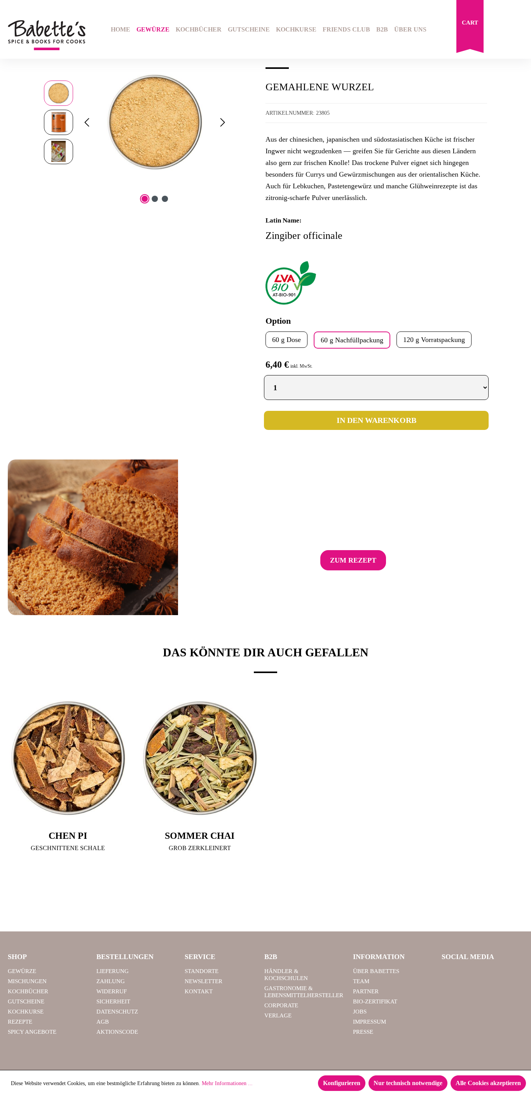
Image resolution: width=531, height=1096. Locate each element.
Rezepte (20, 1022)
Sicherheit (113, 1001)
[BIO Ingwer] (154, 122)
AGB (102, 1022)
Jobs (360, 1011)
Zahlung (110, 981)
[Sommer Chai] (200, 758)
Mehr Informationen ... (227, 1083)
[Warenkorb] (470, 28)
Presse (363, 1032)
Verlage (278, 1015)
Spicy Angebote (32, 1032)
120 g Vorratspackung (434, 340)
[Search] (498, 30)
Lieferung (112, 971)
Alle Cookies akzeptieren (488, 1083)
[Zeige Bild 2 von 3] (155, 199)
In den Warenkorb (376, 420)
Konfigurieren (341, 1083)
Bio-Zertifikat (375, 1001)
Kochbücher (28, 991)
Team (361, 981)
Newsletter (203, 981)
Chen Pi (68, 836)
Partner (366, 991)
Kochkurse (26, 1011)
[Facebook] (450, 974)
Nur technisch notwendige (408, 1083)
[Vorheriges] (87, 122)
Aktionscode (117, 1032)
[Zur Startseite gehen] (44, 35)
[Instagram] (470, 974)
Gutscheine (26, 1001)
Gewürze (22, 971)
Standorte (201, 971)
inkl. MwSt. (301, 366)
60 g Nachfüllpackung (352, 340)
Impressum (369, 1022)
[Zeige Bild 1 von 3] (144, 199)
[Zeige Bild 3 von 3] (165, 199)
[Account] (518, 30)
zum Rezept (353, 560)
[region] (136, 122)
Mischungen (27, 981)
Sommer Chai (199, 836)
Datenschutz (117, 1011)
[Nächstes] (223, 122)
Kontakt (199, 991)
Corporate (281, 1005)
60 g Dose (286, 340)
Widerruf (111, 991)
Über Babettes (376, 971)
